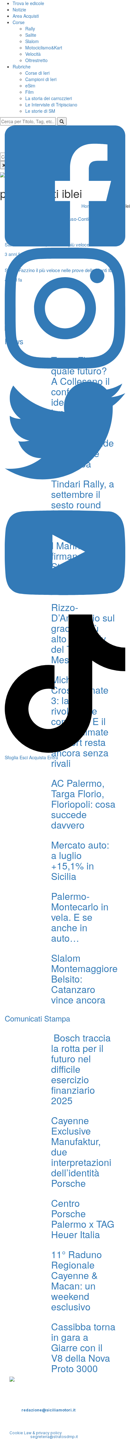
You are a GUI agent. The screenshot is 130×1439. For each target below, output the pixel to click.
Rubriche (22, 66)
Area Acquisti (26, 16)
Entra (52, 757)
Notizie (19, 9)
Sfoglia (11, 757)
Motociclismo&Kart (43, 47)
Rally (30, 28)
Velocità (33, 54)
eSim (30, 85)
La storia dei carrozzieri (48, 98)
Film (29, 92)
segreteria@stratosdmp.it (54, 1436)
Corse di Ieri (37, 73)
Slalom (32, 41)
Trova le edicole (28, 3)
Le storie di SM (40, 111)
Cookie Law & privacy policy (35, 1432)
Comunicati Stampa (37, 1018)
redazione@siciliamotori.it (48, 1410)
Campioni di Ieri (40, 79)
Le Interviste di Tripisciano (51, 104)
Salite (30, 35)
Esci (24, 757)
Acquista (37, 757)
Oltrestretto (36, 60)
